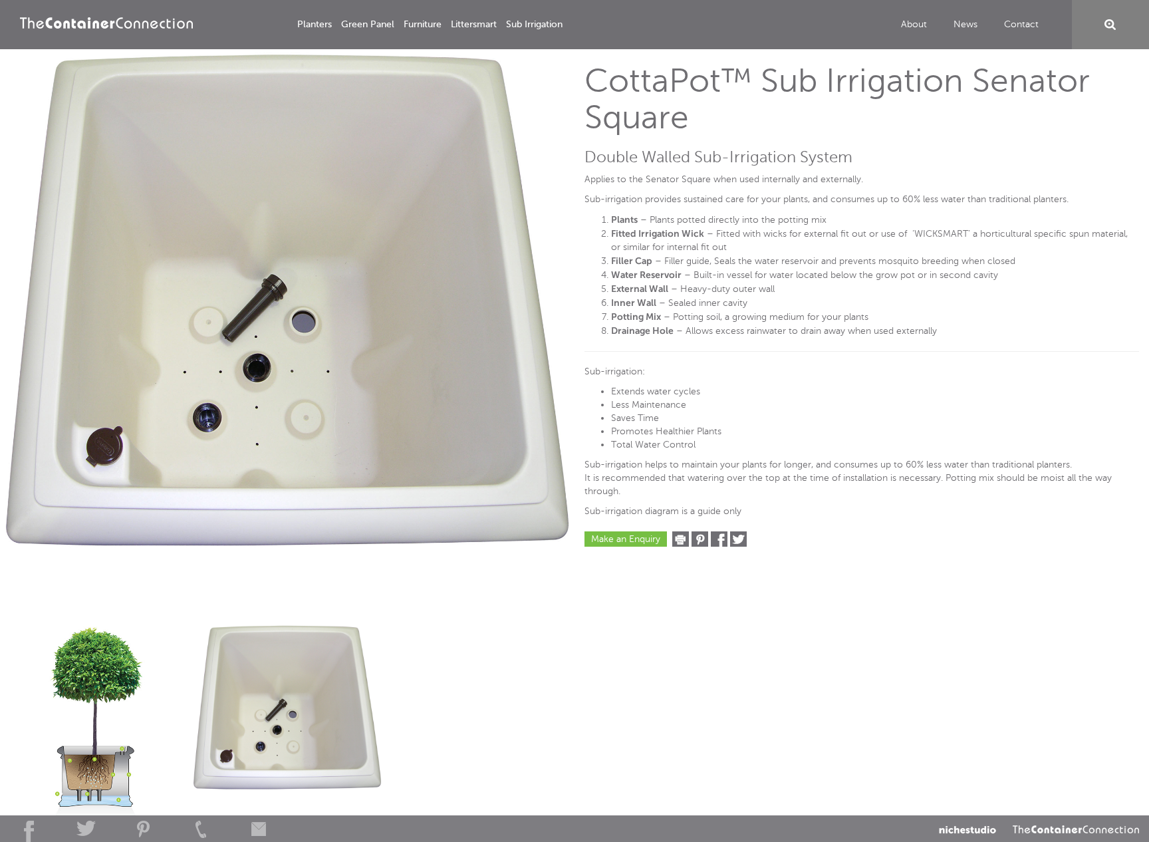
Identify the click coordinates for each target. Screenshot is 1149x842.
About (914, 24)
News (965, 24)
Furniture (423, 24)
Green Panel (367, 24)
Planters (314, 24)
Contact (1021, 24)
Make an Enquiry (625, 539)
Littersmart (474, 24)
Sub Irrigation (534, 24)
